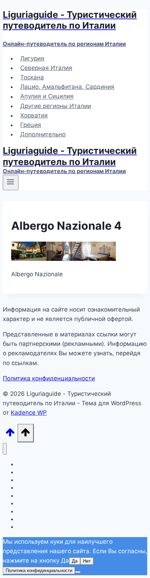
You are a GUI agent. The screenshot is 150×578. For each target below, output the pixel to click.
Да (74, 561)
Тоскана (32, 77)
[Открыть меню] (10, 182)
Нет (87, 561)
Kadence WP (29, 412)
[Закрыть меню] (5, 449)
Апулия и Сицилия (47, 96)
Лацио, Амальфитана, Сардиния (67, 86)
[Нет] (78, 572)
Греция (30, 124)
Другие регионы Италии (55, 105)
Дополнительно (43, 134)
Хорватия (34, 115)
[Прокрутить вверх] (10, 434)
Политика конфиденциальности (49, 378)
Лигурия (32, 58)
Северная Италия (46, 67)
